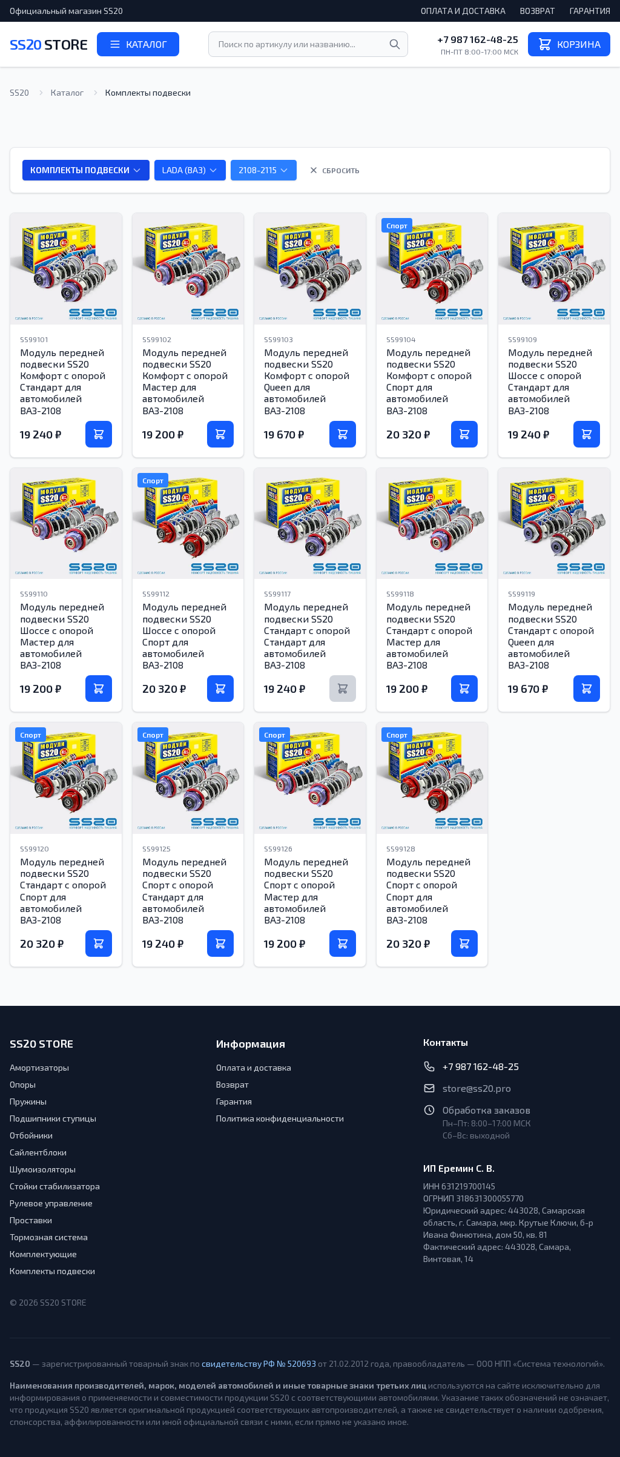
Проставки (31, 1220)
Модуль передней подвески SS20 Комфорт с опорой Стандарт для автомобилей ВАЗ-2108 (62, 381)
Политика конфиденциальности (280, 1118)
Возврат (537, 10)
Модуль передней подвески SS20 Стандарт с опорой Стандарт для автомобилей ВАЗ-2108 (307, 635)
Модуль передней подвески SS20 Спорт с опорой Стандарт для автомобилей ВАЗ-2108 (184, 890)
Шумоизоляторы (43, 1169)
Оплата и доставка (463, 10)
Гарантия (590, 10)
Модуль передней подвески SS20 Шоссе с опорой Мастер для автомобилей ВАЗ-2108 (62, 635)
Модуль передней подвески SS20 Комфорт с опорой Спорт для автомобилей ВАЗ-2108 (429, 381)
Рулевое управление (51, 1203)
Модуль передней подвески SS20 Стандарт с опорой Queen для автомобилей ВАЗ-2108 (551, 635)
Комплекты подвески (52, 1271)
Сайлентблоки (38, 1152)
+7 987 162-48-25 (477, 39)
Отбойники (31, 1135)
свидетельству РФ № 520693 (259, 1363)
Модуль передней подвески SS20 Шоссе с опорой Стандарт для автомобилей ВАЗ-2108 (550, 381)
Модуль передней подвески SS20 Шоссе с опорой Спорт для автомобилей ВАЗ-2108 (184, 635)
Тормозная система (49, 1237)
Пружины (28, 1101)
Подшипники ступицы (53, 1118)
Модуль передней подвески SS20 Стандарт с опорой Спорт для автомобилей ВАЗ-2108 (63, 890)
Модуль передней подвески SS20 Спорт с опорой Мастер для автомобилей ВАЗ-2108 (306, 890)
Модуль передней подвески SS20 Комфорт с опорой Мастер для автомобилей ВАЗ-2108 (185, 381)
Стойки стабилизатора (55, 1186)
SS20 (48, 44)
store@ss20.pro (477, 1088)
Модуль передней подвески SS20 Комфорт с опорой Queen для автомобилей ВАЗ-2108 (306, 381)
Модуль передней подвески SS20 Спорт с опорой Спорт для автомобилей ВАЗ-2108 (428, 890)
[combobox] (308, 44)
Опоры (23, 1084)
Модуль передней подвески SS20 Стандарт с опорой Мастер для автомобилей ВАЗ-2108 (429, 635)
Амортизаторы (39, 1067)
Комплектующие (43, 1254)
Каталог (67, 92)
